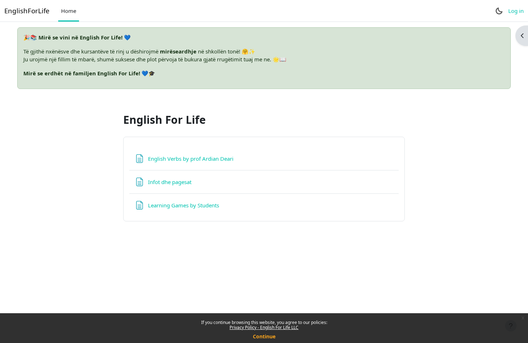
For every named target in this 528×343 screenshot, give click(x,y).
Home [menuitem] (68, 10)
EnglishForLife (27, 10)
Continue (264, 336)
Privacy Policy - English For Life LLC (264, 327)
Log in (516, 10)
